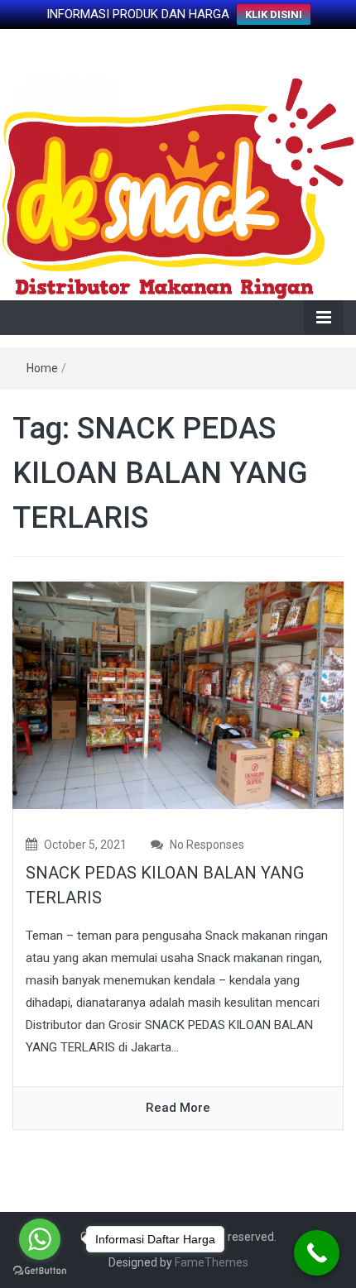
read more (178, 1107)
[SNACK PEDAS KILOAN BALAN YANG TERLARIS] (178, 694)
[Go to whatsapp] (39, 1239)
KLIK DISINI (273, 14)
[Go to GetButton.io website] (39, 1271)
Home (42, 368)
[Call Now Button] (316, 1253)
